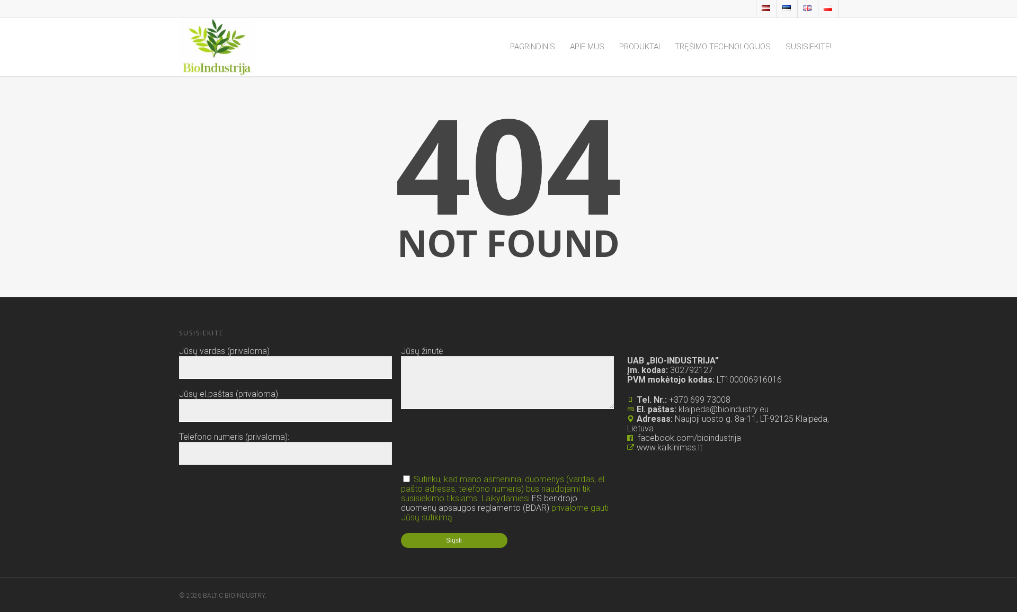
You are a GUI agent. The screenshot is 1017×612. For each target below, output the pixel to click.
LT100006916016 (749, 380)
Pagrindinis (532, 46)
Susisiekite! (808, 46)
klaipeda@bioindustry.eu (724, 409)
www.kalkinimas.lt (669, 447)
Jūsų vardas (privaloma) (224, 351)
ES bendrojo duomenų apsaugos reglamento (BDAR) (489, 503)
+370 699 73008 (699, 400)
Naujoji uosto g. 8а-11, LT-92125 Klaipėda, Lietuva (728, 423)
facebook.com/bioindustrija (689, 438)
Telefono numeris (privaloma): (234, 437)
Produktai (639, 46)
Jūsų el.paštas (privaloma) (228, 394)
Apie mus (587, 46)
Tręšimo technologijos (723, 46)
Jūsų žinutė (422, 351)
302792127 (690, 370)
